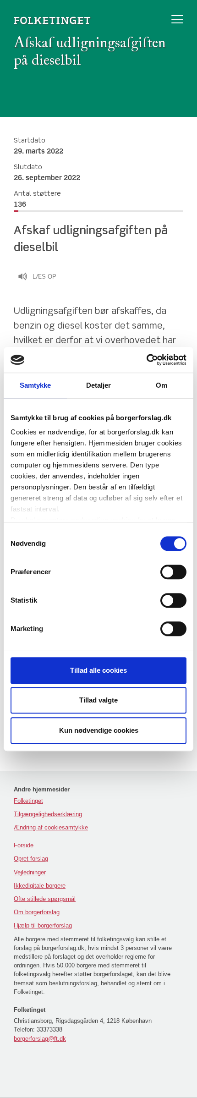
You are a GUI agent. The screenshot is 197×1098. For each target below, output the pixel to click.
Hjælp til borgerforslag (43, 925)
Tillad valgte (98, 700)
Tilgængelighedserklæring (48, 814)
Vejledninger (30, 872)
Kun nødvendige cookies (98, 730)
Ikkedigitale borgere (40, 885)
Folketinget (28, 800)
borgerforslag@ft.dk (40, 1038)
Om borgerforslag (37, 912)
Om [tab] (161, 385)
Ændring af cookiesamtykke (51, 827)
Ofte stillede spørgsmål (45, 898)
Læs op (44, 276)
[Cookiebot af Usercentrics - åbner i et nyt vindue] (146, 360)
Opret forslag (31, 858)
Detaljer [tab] (98, 385)
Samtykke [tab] (35, 385)
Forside (23, 845)
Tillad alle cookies (98, 670)
